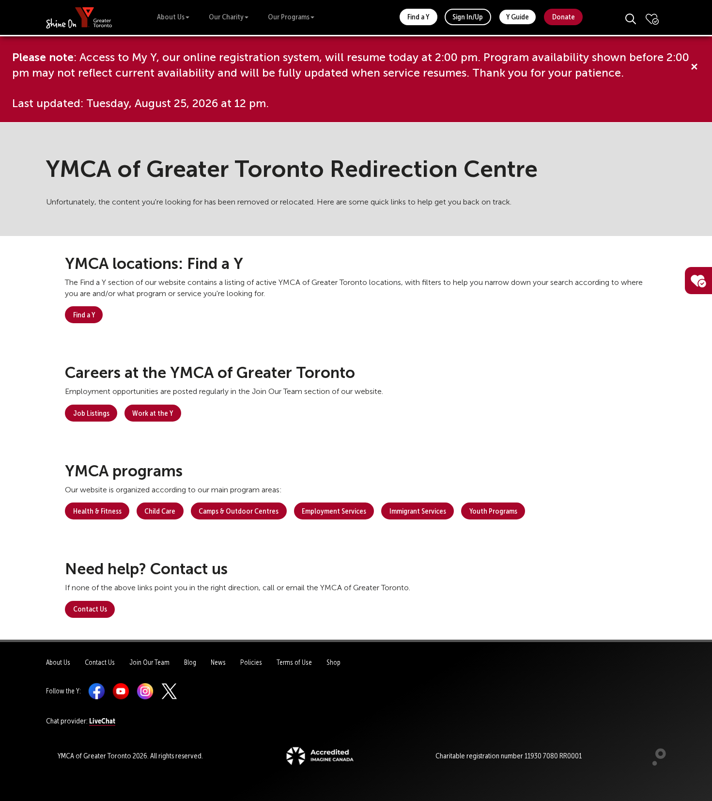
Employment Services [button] (334, 511)
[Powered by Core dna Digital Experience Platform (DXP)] (655, 763)
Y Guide (517, 17)
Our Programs (289, 17)
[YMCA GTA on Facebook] (96, 691)
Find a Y (418, 17)
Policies (251, 662)
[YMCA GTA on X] (169, 691)
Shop (333, 662)
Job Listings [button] (91, 413)
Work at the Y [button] (152, 413)
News (218, 662)
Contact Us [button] (90, 609)
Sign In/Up (467, 17)
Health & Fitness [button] (97, 511)
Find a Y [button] (84, 315)
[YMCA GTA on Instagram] (145, 691)
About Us (171, 17)
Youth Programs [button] (493, 511)
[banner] (79, 17)
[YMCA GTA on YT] (120, 691)
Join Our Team (149, 662)
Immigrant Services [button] (417, 511)
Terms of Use (294, 662)
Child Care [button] (159, 511)
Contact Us (100, 662)
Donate (563, 17)
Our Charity (226, 17)
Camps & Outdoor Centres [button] (239, 511)
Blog (190, 662)
